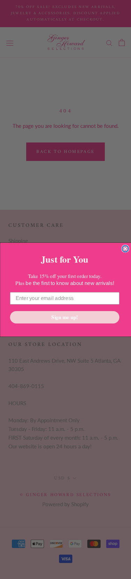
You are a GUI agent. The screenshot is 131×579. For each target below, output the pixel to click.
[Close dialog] (125, 248)
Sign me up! (64, 317)
